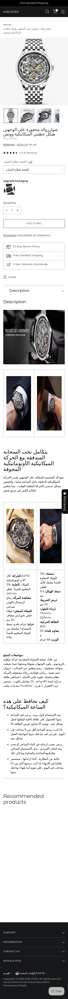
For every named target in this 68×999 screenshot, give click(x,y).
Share (12, 277)
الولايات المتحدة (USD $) (32, 973)
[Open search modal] (47, 11)
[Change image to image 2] (27, 115)
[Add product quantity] (17, 210)
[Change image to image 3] (44, 115)
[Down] (62, 115)
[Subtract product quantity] (6, 210)
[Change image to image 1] (10, 115)
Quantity (9, 203)
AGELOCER (31, 978)
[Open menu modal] (63, 11)
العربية (6, 973)
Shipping (10, 235)
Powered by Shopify (15, 985)
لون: (17, 161)
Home (7, 24)
